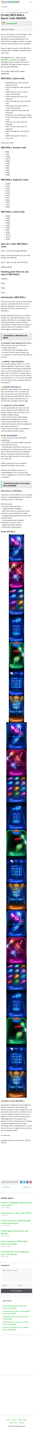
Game (6, 12)
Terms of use (13, 1422)
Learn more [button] (6, 1135)
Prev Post (6, 1187)
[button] (16, 548)
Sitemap (21, 1422)
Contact (14, 1420)
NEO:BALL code (7, 60)
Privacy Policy (22, 1420)
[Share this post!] (21, 1183)
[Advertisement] (16, 1162)
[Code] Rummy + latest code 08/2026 (16, 1213)
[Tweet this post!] (24, 1183)
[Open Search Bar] (30, 2)
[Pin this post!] (30, 1183)
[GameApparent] (10, 2)
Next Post (26, 1187)
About (8, 1420)
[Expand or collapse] (30, 29)
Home (2, 12)
